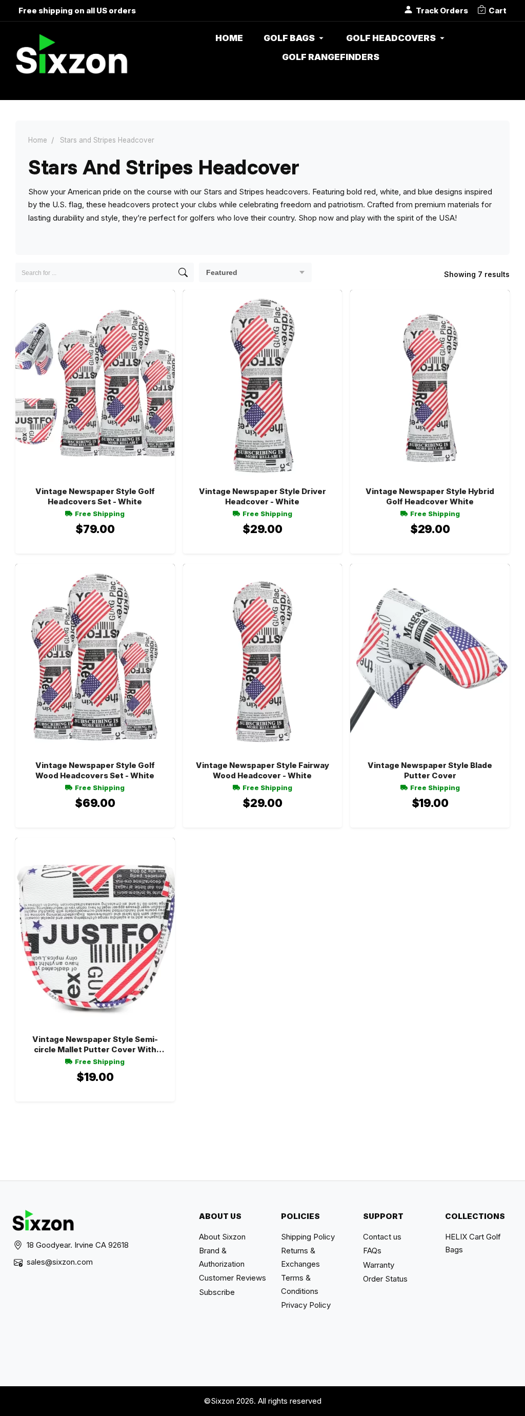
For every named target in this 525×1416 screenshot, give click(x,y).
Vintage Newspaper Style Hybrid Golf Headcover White (430, 496)
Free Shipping (100, 513)
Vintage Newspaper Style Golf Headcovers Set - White (95, 496)
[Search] (183, 272)
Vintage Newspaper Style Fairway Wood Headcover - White (262, 770)
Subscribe (217, 1292)
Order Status (385, 1279)
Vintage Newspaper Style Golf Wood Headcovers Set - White (95, 770)
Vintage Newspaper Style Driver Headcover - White (262, 496)
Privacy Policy (306, 1305)
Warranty (378, 1265)
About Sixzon (222, 1237)
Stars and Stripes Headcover (107, 140)
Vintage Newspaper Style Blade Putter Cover (430, 770)
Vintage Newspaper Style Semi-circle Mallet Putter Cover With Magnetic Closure (95, 1044)
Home (37, 140)
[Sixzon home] (71, 58)
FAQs (372, 1250)
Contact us (382, 1237)
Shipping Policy (308, 1237)
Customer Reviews (232, 1278)
